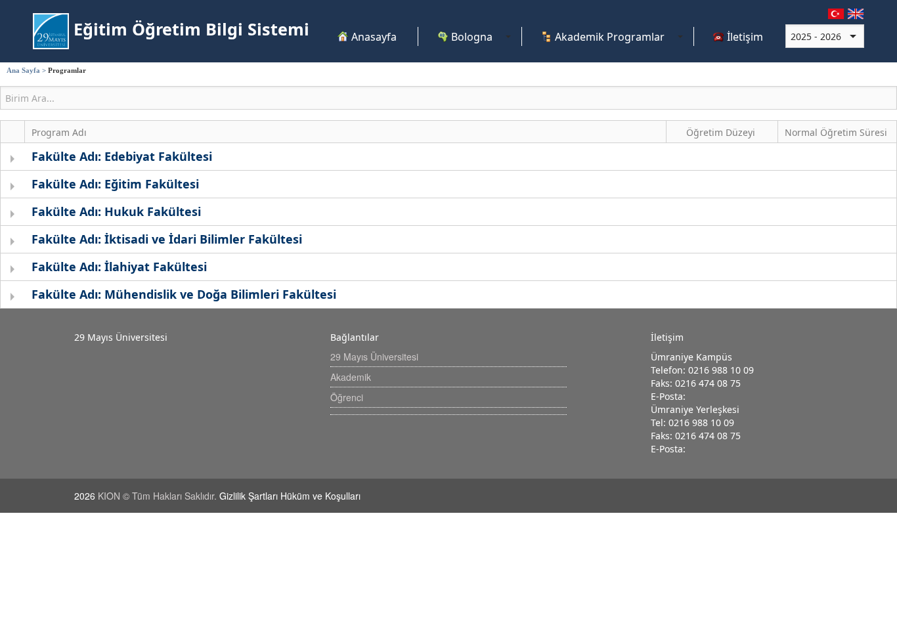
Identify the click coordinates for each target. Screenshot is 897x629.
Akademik (350, 376)
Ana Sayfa (23, 70)
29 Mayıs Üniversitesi (374, 356)
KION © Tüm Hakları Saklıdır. (158, 495)
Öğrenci (346, 397)
